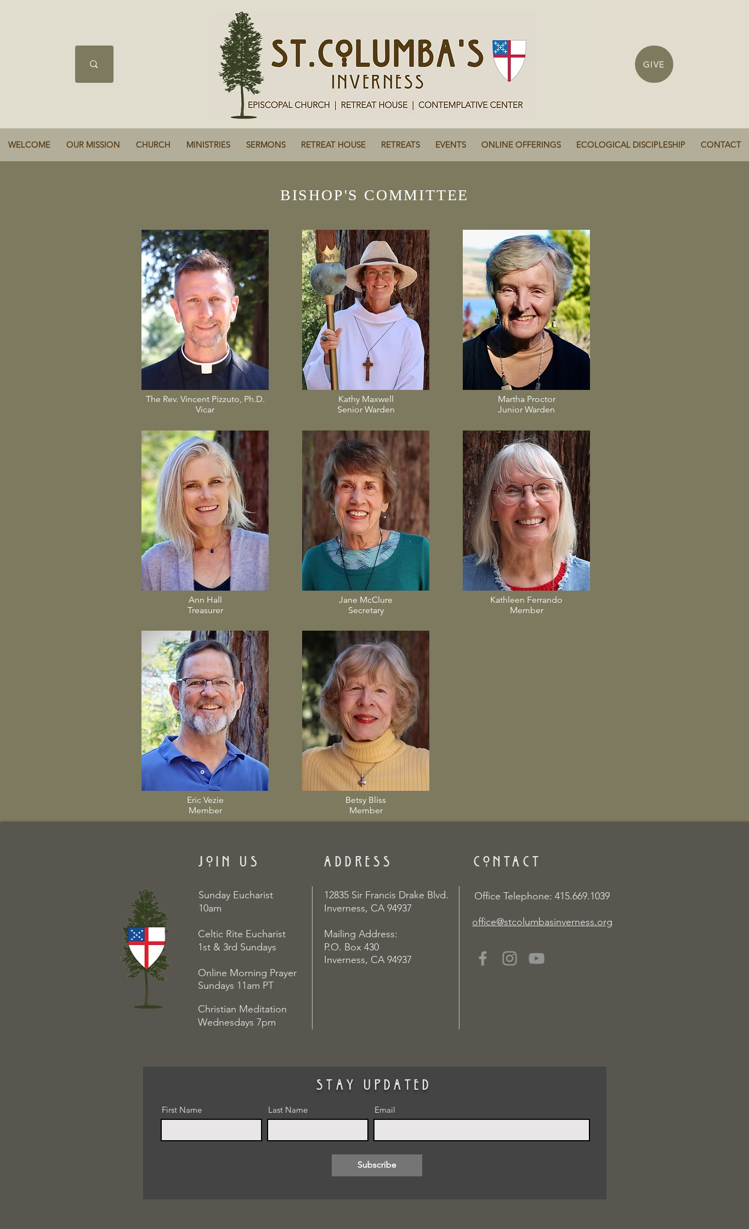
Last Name (288, 1110)
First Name (182, 1110)
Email (384, 1110)
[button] (93, 144)
